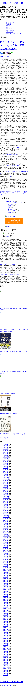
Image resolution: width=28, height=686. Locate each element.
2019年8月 (5, 577)
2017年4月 (5, 621)
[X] (4, 53)
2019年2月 (5, 586)
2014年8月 (5, 671)
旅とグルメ (9, 28)
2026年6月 (5, 447)
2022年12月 (6, 513)
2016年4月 (5, 640)
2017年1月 (5, 626)
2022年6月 (5, 523)
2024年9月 (5, 480)
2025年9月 (5, 461)
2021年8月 (5, 539)
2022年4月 (5, 526)
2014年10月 (6, 668)
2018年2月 (5, 605)
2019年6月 (5, 580)
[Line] (12, 53)
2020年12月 (6, 551)
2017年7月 (5, 616)
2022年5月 (5, 525)
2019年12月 (6, 570)
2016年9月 (5, 632)
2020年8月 (5, 558)
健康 (7, 27)
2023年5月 (5, 506)
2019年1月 (5, 588)
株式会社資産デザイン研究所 (8, 264)
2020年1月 (5, 569)
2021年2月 (5, 548)
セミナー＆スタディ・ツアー (14, 33)
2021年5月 (5, 543)
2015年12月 (6, 646)
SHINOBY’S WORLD (8, 22)
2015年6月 (5, 656)
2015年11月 (6, 648)
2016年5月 (5, 638)
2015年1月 (5, 664)
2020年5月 (5, 562)
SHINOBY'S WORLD (11, 3)
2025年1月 (5, 474)
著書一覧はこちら (5, 438)
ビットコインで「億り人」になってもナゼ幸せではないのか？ (13, 45)
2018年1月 (5, 607)
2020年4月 (5, 564)
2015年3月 (5, 660)
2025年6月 (5, 466)
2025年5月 (5, 468)
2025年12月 (6, 457)
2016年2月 (5, 643)
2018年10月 (6, 592)
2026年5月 (5, 449)
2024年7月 (5, 483)
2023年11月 (6, 496)
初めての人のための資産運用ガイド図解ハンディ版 (13, 351)
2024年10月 (6, 479)
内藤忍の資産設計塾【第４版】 (8, 393)
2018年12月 (6, 589)
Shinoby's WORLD (9, 201)
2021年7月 (5, 540)
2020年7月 (5, 559)
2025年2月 (5, 472)
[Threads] (9, 53)
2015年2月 (5, 662)
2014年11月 (6, 667)
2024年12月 (6, 476)
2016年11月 (6, 629)
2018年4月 (5, 602)
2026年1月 (5, 455)
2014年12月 (6, 665)
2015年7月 (5, 654)
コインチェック (18, 147)
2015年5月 (5, 657)
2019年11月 (6, 572)
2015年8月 (5, 652)
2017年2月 (5, 624)
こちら (9, 176)
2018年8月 (5, 596)
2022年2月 (5, 529)
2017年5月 (5, 619)
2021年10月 (6, 536)
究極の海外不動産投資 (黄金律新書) (9, 413)
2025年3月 (5, 471)
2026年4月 (5, 450)
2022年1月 (5, 531)
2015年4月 (5, 659)
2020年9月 (5, 556)
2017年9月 (5, 613)
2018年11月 (6, 591)
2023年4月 (5, 507)
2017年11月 (6, 610)
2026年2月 (5, 453)
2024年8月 (5, 482)
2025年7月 (5, 464)
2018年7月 (5, 597)
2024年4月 (5, 488)
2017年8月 (5, 615)
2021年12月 (6, 532)
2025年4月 (5, 469)
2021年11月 (6, 534)
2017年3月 (5, 622)
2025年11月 (6, 458)
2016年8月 (5, 634)
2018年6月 (5, 599)
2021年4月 (5, 545)
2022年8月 (5, 520)
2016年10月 (6, 630)
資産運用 (8, 24)
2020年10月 (6, 555)
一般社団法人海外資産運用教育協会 (9, 274)
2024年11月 (6, 477)
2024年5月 (5, 487)
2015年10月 (6, 649)
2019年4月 (5, 583)
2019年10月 (6, 573)
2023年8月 (5, 501)
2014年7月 (5, 673)
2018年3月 (5, 604)
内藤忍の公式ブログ (7, 685)
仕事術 (8, 25)
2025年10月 (6, 460)
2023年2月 (5, 510)
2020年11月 (6, 553)
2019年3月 (5, 585)
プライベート (9, 32)
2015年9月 (5, 651)
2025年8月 (5, 463)
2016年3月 (5, 641)
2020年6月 (5, 561)
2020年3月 (5, 566)
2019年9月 (5, 575)
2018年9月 (5, 594)
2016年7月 (5, 635)
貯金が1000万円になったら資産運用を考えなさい (13, 434)
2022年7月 (5, 521)
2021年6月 (5, 542)
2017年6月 (5, 618)
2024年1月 (5, 493)
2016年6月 (5, 637)
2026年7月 (5, 445)
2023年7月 (5, 502)
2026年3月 (5, 452)
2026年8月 (5, 444)
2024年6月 (5, 485)
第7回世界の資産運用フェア (9, 155)
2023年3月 (5, 509)
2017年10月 (6, 611)
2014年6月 (5, 675)
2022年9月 (5, 518)
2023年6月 (5, 504)
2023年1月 (5, 512)
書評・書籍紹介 (10, 30)
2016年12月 (6, 627)
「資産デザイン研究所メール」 (12, 165)
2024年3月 (5, 490)
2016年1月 (5, 645)
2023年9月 (5, 499)
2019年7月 (5, 578)
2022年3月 (5, 528)
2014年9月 (5, 670)
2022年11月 (6, 515)
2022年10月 (6, 517)
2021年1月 (5, 550)
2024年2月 (5, 491)
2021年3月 (5, 547)
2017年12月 (6, 608)
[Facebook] (1, 53)
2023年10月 (6, 498)
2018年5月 (5, 600)
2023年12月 (6, 494)
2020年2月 (5, 567)
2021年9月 (5, 537)
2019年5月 (5, 581)
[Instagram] (7, 53)
